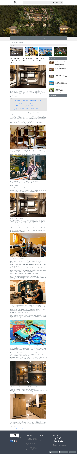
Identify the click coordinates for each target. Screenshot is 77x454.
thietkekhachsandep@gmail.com (60, 445)
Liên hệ (62, 38)
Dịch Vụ (37, 38)
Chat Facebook (64, 452)
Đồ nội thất (29, 38)
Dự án (20, 38)
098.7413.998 (54, 452)
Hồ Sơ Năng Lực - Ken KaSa (31, 445)
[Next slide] (65, 51)
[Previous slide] (12, 51)
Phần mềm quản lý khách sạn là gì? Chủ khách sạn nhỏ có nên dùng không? (31, 448)
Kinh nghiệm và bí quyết (18, 42)
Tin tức (55, 38)
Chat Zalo (73, 452)
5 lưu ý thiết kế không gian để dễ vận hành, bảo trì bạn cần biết (26, 428)
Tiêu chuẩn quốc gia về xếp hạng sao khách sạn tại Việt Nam (31, 441)
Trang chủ (14, 38)
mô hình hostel (33, 90)
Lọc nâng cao (57, 2)
